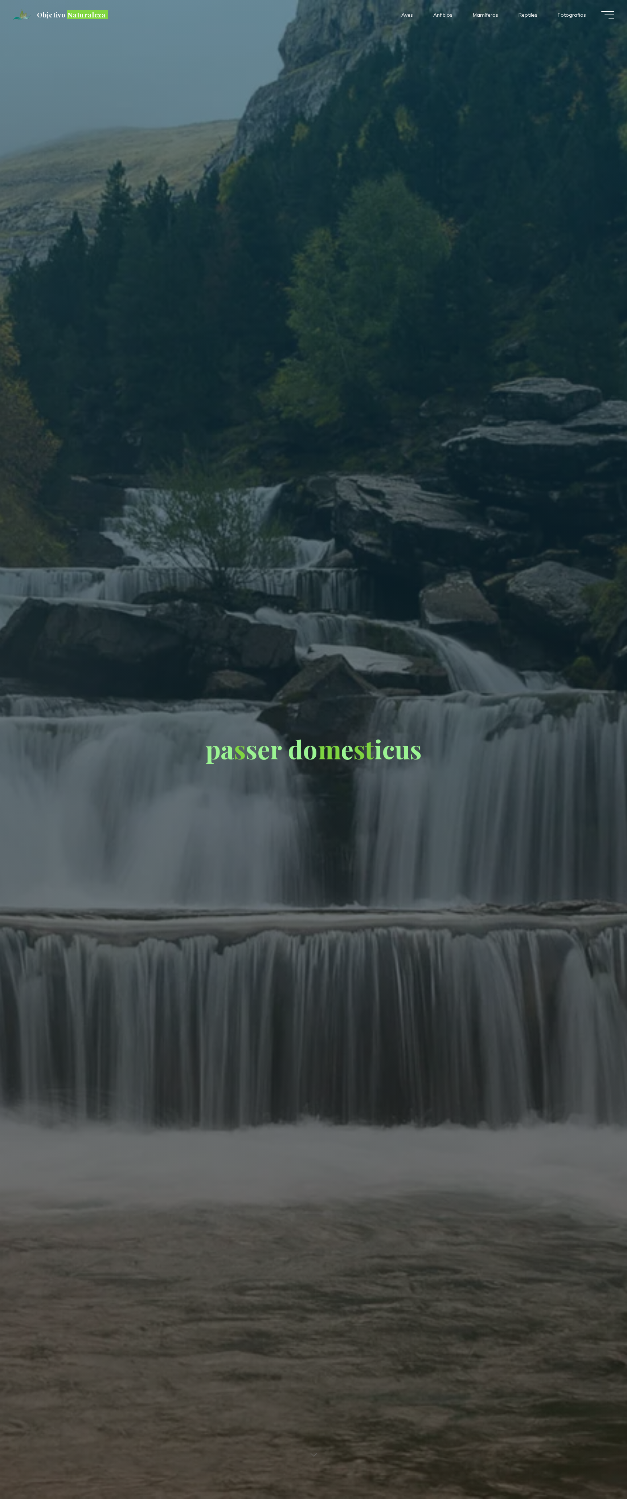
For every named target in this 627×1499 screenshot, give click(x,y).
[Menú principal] (607, 15)
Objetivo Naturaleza (71, 14)
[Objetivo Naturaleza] (22, 15)
